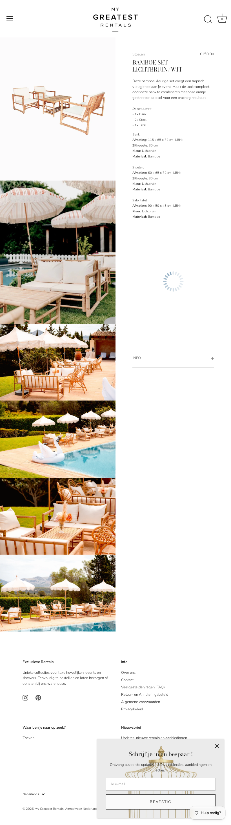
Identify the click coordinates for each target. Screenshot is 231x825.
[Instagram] (25, 697)
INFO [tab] (136, 358)
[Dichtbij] (217, 746)
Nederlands (31, 794)
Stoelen (138, 54)
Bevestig (160, 801)
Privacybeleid (132, 709)
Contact (127, 679)
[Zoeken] (208, 19)
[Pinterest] (38, 697)
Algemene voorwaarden (140, 701)
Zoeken (28, 738)
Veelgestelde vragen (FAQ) (143, 687)
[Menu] (10, 18)
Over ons (128, 672)
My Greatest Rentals (49, 809)
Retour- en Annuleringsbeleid (144, 694)
